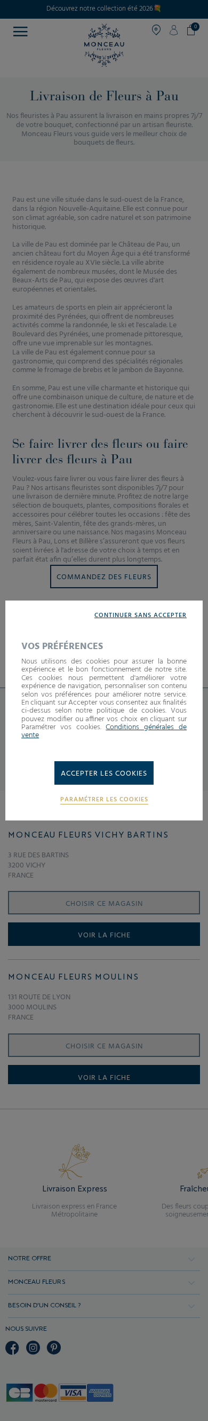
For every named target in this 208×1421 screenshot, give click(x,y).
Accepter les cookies (104, 774)
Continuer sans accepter (140, 615)
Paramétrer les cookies (104, 799)
